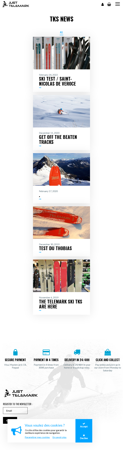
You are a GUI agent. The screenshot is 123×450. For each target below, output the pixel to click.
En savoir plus (59, 437)
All (61, 32)
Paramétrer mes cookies (37, 437)
